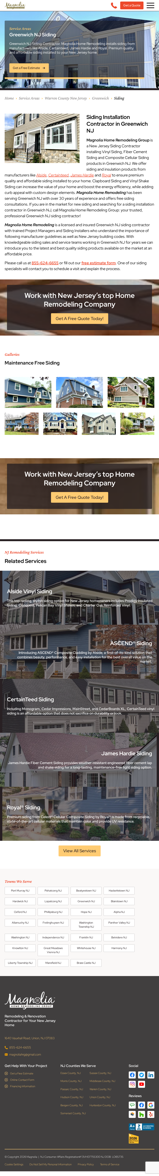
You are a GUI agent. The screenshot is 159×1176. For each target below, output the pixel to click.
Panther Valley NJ (119, 922)
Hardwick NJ (20, 901)
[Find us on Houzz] (141, 1138)
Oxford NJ (20, 912)
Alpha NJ (119, 912)
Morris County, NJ (70, 1081)
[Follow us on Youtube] (141, 1084)
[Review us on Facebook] (141, 1105)
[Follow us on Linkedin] (151, 1074)
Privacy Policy (86, 1164)
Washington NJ (20, 937)
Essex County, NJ (70, 1073)
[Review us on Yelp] (151, 1114)
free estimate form (98, 262)
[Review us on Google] (151, 1105)
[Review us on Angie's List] (132, 1105)
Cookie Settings (14, 1164)
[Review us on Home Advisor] (132, 1114)
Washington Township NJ (86, 924)
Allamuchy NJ (20, 922)
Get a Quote (131, 5)
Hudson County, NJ (71, 1097)
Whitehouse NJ (86, 948)
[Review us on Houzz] (141, 1114)
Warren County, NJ (100, 1089)
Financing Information (22, 1086)
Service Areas (29, 98)
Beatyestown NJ (86, 890)
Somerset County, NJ (73, 1113)
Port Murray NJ (20, 890)
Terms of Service (109, 1164)
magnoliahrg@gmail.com (25, 1054)
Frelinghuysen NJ (53, 922)
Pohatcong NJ (53, 890)
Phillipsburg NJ (53, 912)
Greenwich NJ (86, 901)
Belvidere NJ (119, 937)
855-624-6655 (45, 262)
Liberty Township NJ (20, 963)
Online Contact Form (22, 1079)
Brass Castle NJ (86, 963)
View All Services (79, 851)
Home (9, 98)
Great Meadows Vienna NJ (53, 950)
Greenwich (100, 98)
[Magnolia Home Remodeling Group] (15, 5)
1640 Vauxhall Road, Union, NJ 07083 (30, 1038)
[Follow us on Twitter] (141, 1074)
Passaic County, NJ (71, 1089)
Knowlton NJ (20, 948)
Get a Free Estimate (21, 1073)
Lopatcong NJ (53, 901)
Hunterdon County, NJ (103, 1105)
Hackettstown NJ (119, 890)
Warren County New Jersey (66, 98)
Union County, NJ (100, 1097)
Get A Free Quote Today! (80, 318)
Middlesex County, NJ (102, 1081)
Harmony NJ (119, 948)
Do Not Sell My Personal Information (50, 1164)
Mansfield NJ (53, 963)
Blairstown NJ (119, 901)
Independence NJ (53, 937)
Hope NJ (86, 912)
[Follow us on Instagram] (132, 1084)
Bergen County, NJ (71, 1105)
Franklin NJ (86, 937)
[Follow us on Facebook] (132, 1074)
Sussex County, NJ (100, 1073)
